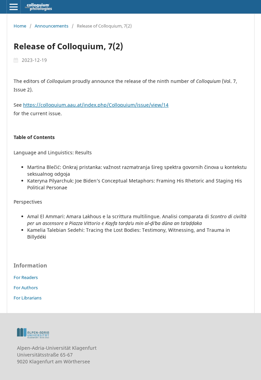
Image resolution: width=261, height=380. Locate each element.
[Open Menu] (13, 7)
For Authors (26, 287)
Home (20, 26)
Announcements (51, 26)
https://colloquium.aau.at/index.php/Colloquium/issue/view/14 (96, 105)
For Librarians (27, 298)
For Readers (26, 277)
